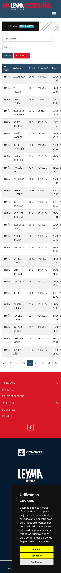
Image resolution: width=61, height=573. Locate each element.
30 (55, 362)
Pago (54, 68)
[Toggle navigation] (54, 14)
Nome (6, 70)
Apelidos (17, 68)
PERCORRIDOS (8, 409)
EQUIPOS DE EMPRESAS (13, 396)
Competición (43, 68)
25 (23, 362)
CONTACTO (7, 416)
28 (43, 362)
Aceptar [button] (36, 549)
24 (17, 362)
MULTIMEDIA (7, 390)
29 (49, 362)
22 (4, 362)
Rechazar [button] (37, 555)
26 (30, 362)
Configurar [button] (37, 562)
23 (11, 362)
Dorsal (32, 68)
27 (36, 362)
